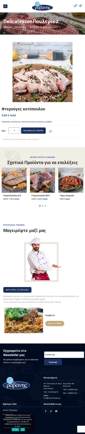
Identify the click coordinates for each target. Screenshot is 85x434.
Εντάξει (15, 429)
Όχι (22, 429)
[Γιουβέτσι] (23, 320)
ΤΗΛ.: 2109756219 (51, 392)
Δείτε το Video (54, 323)
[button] (40, 206)
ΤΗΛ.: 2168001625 (70, 390)
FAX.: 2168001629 (70, 393)
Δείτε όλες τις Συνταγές (17, 290)
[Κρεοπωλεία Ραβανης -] (42, 6)
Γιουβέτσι (50, 315)
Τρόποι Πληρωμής (10, 410)
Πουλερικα (20, 27)
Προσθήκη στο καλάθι (33, 131)
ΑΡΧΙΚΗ (8, 27)
